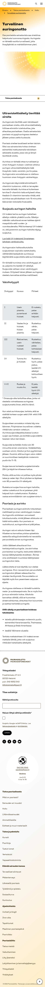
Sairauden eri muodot (12, 803)
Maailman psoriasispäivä (13, 929)
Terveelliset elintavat (11, 872)
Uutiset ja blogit (9, 912)
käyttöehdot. (23, 726)
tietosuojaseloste (8, 726)
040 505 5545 (22, 768)
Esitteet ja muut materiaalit (14, 826)
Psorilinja (6, 843)
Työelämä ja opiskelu (11, 889)
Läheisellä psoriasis (11, 883)
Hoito (37, 10)
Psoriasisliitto (8, 941)
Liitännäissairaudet (10, 815)
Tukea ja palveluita (10, 832)
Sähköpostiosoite (10, 700)
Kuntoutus (7, 900)
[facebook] (9, 741)
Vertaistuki (7, 855)
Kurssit (5, 838)
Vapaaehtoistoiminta (11, 860)
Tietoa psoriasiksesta (21, 10)
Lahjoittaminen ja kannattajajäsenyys (18, 963)
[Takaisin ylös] (39, 982)
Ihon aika (6, 918)
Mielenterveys (8, 878)
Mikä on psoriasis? (10, 797)
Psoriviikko (7, 935)
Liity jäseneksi (8, 958)
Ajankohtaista (8, 906)
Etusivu (5, 10)
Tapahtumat (7, 923)
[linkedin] (14, 741)
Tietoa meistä (8, 946)
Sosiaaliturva (8, 895)
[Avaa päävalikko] (41, 3)
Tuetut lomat (8, 849)
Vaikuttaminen (9, 952)
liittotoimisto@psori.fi (12, 685)
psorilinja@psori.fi (22, 770)
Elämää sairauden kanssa (13, 866)
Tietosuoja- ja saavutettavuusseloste (30, 984)
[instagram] (4, 741)
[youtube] (19, 741)
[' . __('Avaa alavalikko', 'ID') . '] (38, 98)
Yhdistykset (7, 975)
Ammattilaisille (9, 820)
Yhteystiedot (8, 969)
